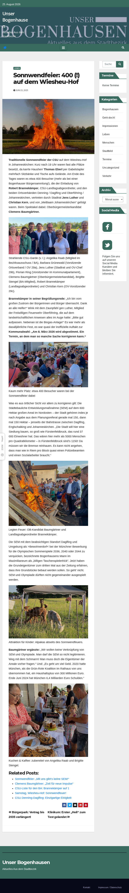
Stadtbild (107, 151)
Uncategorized (110, 167)
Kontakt (86, 887)
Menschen (108, 142)
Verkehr (106, 176)
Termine (107, 159)
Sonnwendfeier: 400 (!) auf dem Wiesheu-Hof (46, 78)
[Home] (5, 47)
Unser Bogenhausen (15, 19)
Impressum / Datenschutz (110, 887)
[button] (123, 47)
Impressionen (110, 126)
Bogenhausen (110, 109)
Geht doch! (108, 117)
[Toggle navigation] (63, 47)
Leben (17, 68)
